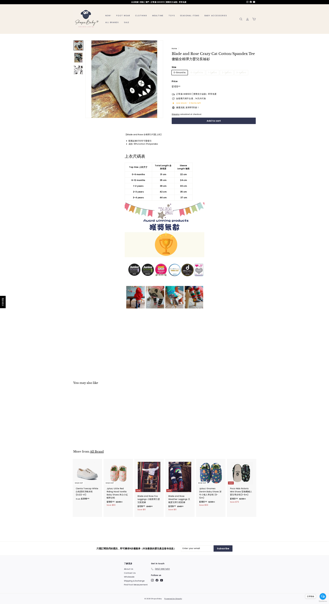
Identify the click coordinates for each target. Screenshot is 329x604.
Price (174, 81)
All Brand (97, 451)
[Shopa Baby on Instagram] (152, 580)
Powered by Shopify (173, 598)
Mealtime (157, 15)
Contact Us (130, 573)
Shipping (175, 114)
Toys (172, 15)
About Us (128, 569)
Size (174, 67)
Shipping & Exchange (134, 580)
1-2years (212, 72)
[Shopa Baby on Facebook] (157, 580)
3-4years (241, 72)
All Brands (112, 22)
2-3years (226, 72)
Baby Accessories (216, 15)
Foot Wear (123, 15)
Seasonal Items (189, 15)
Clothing (141, 15)
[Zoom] (124, 79)
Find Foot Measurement (136, 584)
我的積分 (2, 302)
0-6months (180, 72)
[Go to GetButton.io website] (323, 601)
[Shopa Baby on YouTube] (161, 580)
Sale (126, 22)
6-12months (197, 72)
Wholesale (129, 576)
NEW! (108, 15)
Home (174, 48)
